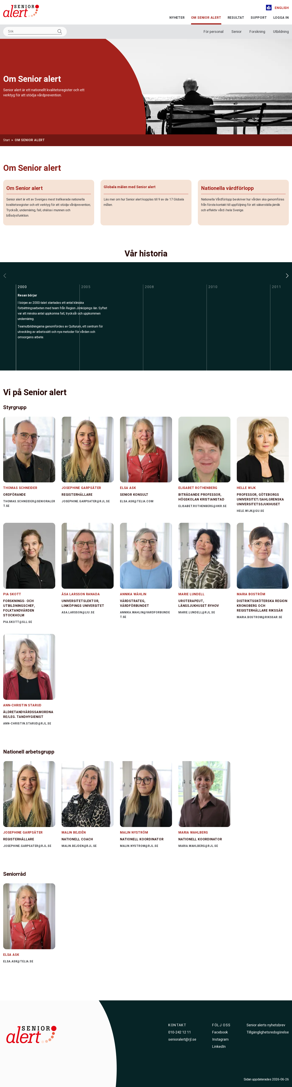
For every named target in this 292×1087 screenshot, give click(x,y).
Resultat (236, 17)
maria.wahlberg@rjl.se (198, 846)
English (282, 8)
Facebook (220, 1032)
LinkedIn (219, 1046)
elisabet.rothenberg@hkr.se (202, 506)
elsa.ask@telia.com (136, 501)
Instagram (220, 1039)
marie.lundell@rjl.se (196, 612)
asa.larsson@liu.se (78, 612)
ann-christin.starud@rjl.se (27, 723)
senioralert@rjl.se (182, 1039)
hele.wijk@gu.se (250, 511)
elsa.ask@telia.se (18, 961)
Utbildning (281, 31)
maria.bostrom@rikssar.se (259, 617)
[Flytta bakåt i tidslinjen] (4, 275)
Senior (236, 31)
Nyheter (177, 17)
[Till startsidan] (21, 12)
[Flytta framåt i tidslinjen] (287, 275)
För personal (213, 31)
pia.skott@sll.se (17, 622)
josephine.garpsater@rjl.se (86, 501)
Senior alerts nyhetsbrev (266, 1025)
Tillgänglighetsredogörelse (268, 1032)
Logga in (281, 17)
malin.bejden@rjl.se (79, 846)
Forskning (257, 31)
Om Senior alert (206, 17)
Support (259, 17)
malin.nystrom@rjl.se (139, 846)
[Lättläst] (269, 8)
